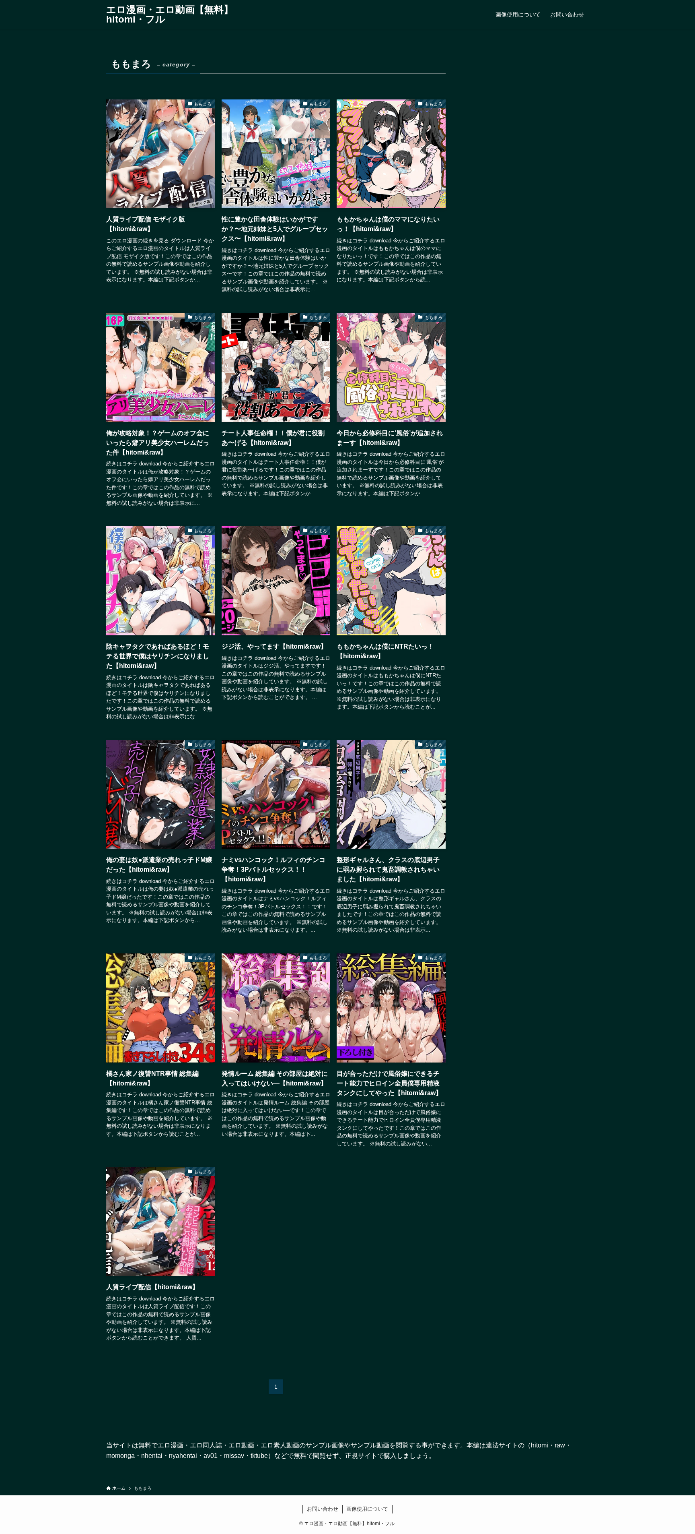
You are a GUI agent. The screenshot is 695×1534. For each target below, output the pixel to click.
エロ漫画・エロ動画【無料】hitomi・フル (169, 14)
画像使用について (367, 1509)
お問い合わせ (322, 1509)
